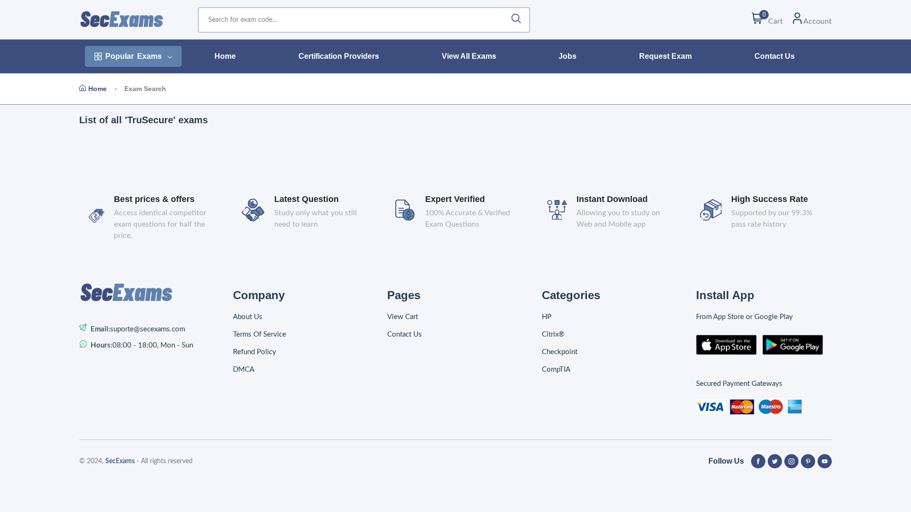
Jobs (567, 56)
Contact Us (774, 56)
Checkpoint (559, 352)
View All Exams (469, 56)
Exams (133, 56)
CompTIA (556, 369)
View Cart (402, 316)
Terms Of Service (259, 334)
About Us (247, 316)
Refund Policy (254, 352)
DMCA (243, 369)
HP (546, 316)
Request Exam (665, 56)
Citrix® (553, 334)
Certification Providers (338, 56)
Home (225, 56)
